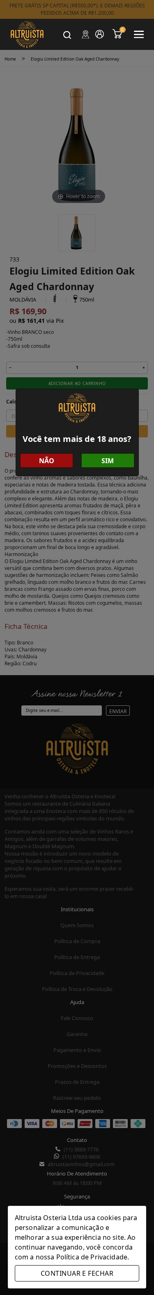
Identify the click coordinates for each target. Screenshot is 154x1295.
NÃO (46, 460)
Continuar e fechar (77, 1273)
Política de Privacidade (91, 1256)
